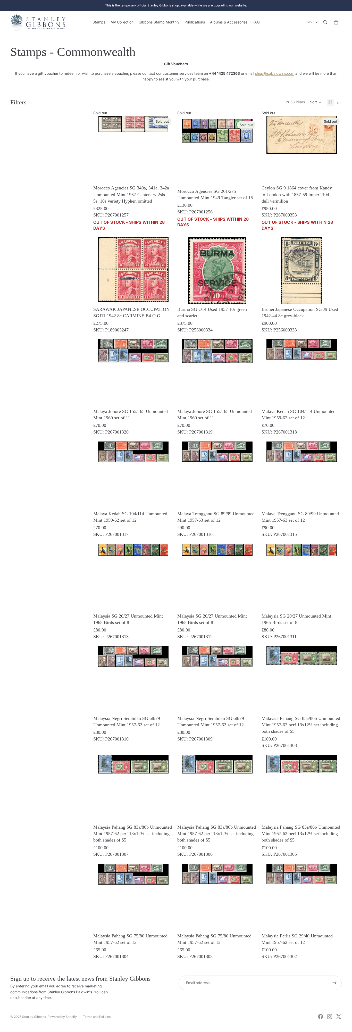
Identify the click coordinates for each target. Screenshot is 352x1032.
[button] (316, 102)
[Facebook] (320, 1016)
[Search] (325, 22)
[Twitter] (339, 1016)
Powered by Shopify (62, 1017)
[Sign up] (334, 983)
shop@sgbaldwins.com (274, 73)
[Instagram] (329, 1016)
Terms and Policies (97, 1017)
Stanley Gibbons (34, 1017)
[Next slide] (334, 301)
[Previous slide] (269, 301)
